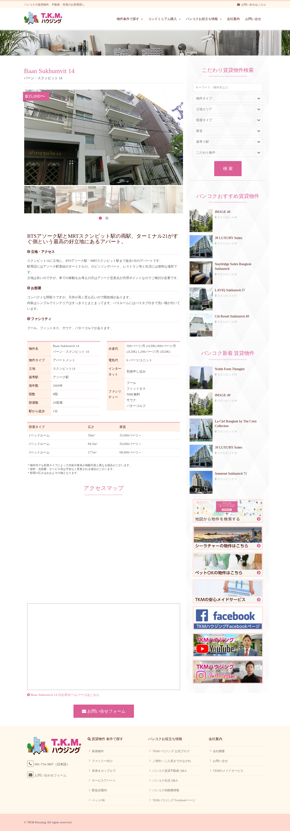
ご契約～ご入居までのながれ (171, 761)
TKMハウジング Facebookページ (173, 800)
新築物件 (98, 751)
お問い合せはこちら (253, 4)
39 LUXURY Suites (228, 238)
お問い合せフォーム (105, 711)
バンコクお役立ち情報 (202, 19)
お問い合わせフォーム (50, 775)
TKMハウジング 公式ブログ (171, 751)
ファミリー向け (102, 761)
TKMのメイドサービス (228, 770)
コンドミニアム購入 (162, 19)
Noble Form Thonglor (230, 369)
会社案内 (233, 19)
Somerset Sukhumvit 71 (231, 473)
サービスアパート (104, 780)
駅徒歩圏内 (99, 790)
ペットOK (98, 800)
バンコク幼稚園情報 (165, 790)
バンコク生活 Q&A (165, 780)
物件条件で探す (128, 19)
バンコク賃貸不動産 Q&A (169, 770)
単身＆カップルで (104, 770)
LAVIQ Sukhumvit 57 (230, 290)
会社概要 (219, 751)
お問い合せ (253, 19)
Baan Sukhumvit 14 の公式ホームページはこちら (64, 695)
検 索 (228, 168)
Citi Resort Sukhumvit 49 (232, 316)
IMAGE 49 (222, 212)
